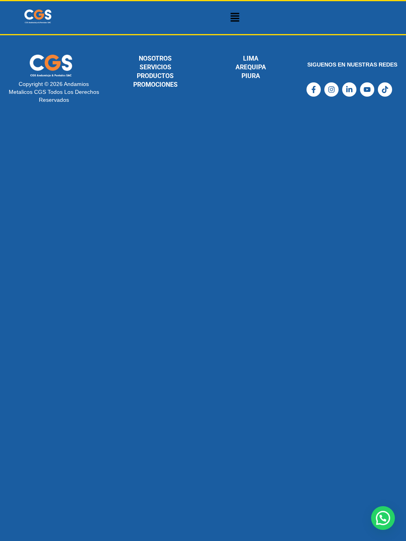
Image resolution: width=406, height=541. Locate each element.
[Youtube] (367, 89)
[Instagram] (331, 89)
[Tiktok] (385, 89)
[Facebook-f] (313, 89)
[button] (235, 17)
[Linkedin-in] (349, 89)
